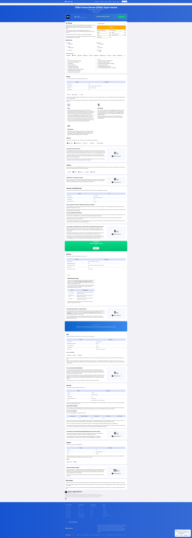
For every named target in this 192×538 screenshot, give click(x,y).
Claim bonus (96, 248)
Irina (102, 9)
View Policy (186, 535)
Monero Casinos (68, 511)
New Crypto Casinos (81, 515)
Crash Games (93, 506)
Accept (177, 535)
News (79, 506)
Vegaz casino (99, 152)
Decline (181, 535)
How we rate (105, 511)
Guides (79, 508)
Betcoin (97, 229)
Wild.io (93, 437)
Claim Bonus (121, 16)
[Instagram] (74, 522)
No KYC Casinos (124, 1)
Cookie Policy (105, 513)
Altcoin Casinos (68, 513)
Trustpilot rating (72, 416)
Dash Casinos (68, 515)
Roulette (92, 515)
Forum (104, 506)
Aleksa (94, 9)
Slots (91, 508)
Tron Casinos (68, 510)
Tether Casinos (68, 508)
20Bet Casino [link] (75, 4)
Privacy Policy (182, 533)
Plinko (91, 513)
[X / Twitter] (72, 522)
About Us (104, 508)
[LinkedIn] (70, 522)
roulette (112, 110)
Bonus (79, 511)
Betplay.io (71, 237)
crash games (79, 132)
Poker (91, 510)
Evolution (118, 112)
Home (66, 4)
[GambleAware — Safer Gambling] (70, 535)
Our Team (104, 510)
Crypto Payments (81, 513)
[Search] (120, 1)
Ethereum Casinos (69, 506)
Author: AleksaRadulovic (75, 491)
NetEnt (77, 114)
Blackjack (92, 511)
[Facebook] (76, 522)
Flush (91, 158)
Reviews (69, 4)
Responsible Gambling (106, 515)
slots (75, 97)
